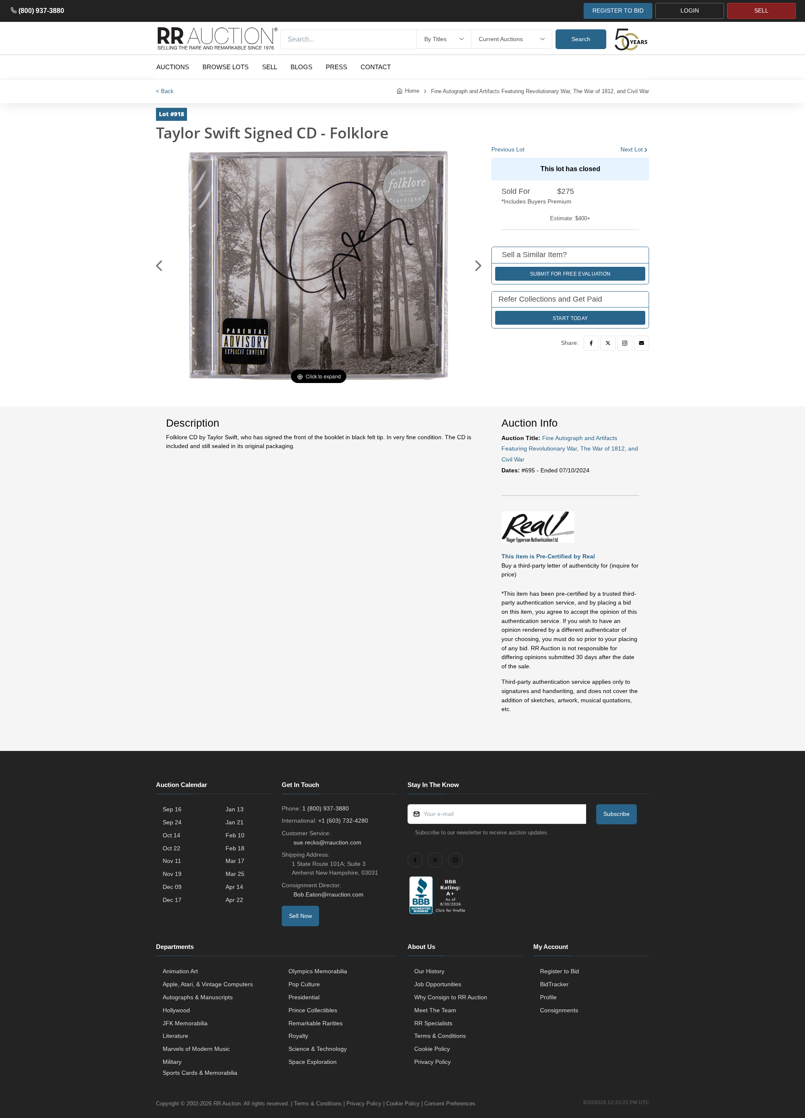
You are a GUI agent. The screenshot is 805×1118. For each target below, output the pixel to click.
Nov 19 (172, 873)
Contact (376, 66)
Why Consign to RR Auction (450, 997)
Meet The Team (435, 1010)
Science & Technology (317, 1048)
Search (580, 39)
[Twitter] (607, 343)
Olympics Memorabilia (317, 971)
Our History (429, 971)
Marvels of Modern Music (196, 1048)
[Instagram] (624, 343)
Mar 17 (235, 860)
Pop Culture (304, 984)
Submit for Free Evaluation (570, 274)
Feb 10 (235, 835)
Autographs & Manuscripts (198, 997)
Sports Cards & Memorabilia (200, 1072)
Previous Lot (508, 149)
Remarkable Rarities (315, 1023)
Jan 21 (235, 822)
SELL (761, 10)
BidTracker (554, 984)
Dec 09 (172, 886)
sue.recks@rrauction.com (327, 842)
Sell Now (300, 915)
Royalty (298, 1035)
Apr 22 (234, 899)
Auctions (172, 66)
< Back (165, 91)
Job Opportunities (437, 984)
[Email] (641, 343)
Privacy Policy (432, 1061)
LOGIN (689, 10)
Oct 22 (171, 848)
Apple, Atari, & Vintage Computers (208, 984)
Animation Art (180, 971)
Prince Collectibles (312, 1010)
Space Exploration (312, 1061)
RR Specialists (433, 1023)
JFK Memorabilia (185, 1023)
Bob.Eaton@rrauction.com (328, 894)
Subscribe (616, 813)
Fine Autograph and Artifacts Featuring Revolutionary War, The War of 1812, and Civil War (540, 91)
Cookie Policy (432, 1048)
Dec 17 (172, 899)
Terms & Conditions (440, 1035)
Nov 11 (172, 860)
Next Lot (632, 149)
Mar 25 (235, 873)
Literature (175, 1035)
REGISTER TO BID (618, 10)
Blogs (301, 66)
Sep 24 (172, 822)
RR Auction (227, 1103)
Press (336, 66)
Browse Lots (226, 66)
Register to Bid (559, 971)
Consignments (559, 1010)
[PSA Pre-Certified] (537, 527)
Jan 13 (235, 809)
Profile (548, 997)
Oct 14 (171, 835)
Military (172, 1061)
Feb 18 (235, 848)
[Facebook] (591, 343)
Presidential (303, 997)
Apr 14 (234, 886)
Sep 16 (172, 809)
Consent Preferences (449, 1103)
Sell (269, 66)
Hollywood (176, 1010)
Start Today (570, 318)
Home (412, 91)
